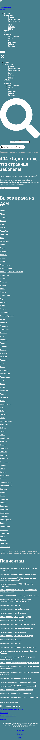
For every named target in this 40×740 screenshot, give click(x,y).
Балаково (3, 441)
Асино (2, 384)
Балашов (3, 452)
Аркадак (3, 350)
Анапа (2, 306)
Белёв (2, 496)
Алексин (3, 278)
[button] (2, 54)
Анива (2, 319)
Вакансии (20, 734)
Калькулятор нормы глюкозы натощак (16, 636)
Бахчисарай (4, 475)
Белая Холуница (6, 486)
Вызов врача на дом (5, 8)
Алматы (3, 285)
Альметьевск (5, 295)
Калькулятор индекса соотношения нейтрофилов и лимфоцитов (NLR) (15, 600)
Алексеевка (4, 275)
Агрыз (2, 228)
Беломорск (4, 516)
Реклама (11, 46)
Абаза (2, 211)
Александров (5, 265)
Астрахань (4, 391)
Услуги (10, 29)
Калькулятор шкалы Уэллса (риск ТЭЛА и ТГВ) (19, 596)
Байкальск (4, 425)
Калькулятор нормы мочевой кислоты (16, 628)
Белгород (3, 489)
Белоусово (4, 530)
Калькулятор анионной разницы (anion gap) (18, 682)
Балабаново (4, 438)
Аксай (2, 245)
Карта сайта (4, 713)
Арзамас (3, 346)
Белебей (3, 492)
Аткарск (3, 394)
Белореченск (5, 526)
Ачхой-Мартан (5, 404)
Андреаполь (4, 312)
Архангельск (5, 377)
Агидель (3, 224)
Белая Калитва (5, 482)
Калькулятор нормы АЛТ (10, 643)
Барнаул (3, 465)
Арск (2, 363)
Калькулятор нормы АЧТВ (11, 605)
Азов (2, 238)
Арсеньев (3, 360)
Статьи (11, 17)
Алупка (2, 289)
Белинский (4, 499)
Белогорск (4, 506)
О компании (20, 730)
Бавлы (2, 418)
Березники (4, 543)
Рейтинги (11, 44)
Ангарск (3, 309)
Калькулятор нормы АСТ (10, 640)
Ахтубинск (4, 397)
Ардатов (3, 340)
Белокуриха (4, 513)
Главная (3, 152)
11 (30, 553)
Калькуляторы (14, 19)
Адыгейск (4, 231)
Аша (1, 408)
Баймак (3, 428)
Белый (2, 537)
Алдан (2, 258)
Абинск (3, 221)
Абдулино (3, 217)
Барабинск (4, 458)
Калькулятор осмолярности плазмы (15, 678)
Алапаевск (4, 251)
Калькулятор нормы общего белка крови (17, 624)
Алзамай (3, 282)
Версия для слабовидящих (14, 147)
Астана (3, 387)
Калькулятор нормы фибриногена (14, 609)
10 (23, 553)
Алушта (3, 292)
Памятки (11, 27)
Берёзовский (5, 547)
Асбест (3, 380)
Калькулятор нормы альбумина (13, 620)
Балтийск (3, 455)
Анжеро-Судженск (7, 316)
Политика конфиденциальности (11, 709)
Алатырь (3, 255)
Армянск (3, 357)
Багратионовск (6, 421)
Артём (2, 367)
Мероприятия (13, 36)
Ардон (2, 343)
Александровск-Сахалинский (11, 272)
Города (7, 13)
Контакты (3, 719)
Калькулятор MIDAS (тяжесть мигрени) (16, 690)
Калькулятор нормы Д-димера (13, 613)
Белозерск (4, 509)
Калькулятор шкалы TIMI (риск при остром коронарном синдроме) (18, 579)
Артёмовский (5, 374)
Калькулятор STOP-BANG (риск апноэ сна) (18, 686)
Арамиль (3, 333)
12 (37, 553)
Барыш (2, 469)
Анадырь (3, 302)
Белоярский (4, 533)
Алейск (3, 262)
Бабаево (3, 411)
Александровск (6, 268)
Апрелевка (4, 326)
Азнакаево (4, 234)
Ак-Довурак (4, 241)
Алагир (2, 248)
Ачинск (2, 401)
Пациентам (8, 15)
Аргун (2, 336)
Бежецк (3, 479)
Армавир (3, 353)
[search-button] (20, 137)
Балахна (3, 445)
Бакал (2, 431)
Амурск (3, 299)
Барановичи (4, 462)
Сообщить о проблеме (8, 716)
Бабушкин (3, 414)
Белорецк (3, 523)
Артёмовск (4, 370)
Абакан (3, 214)
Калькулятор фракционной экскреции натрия (19, 663)
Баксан (2, 435)
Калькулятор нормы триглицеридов (15, 617)
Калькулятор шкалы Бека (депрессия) (16, 693)
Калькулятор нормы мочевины (13, 632)
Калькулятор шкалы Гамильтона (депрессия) (19, 697)
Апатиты (3, 323)
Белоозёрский (5, 520)
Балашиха (4, 448)
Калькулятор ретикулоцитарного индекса (18, 647)
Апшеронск (4, 329)
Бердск (3, 540)
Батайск (3, 472)
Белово (3, 503)
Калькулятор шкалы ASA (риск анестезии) (18, 574)
